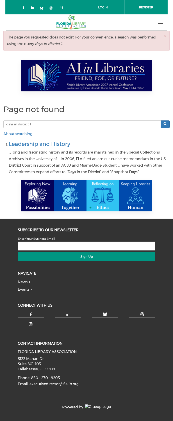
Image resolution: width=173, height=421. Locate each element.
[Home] (71, 22)
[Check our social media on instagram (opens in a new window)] (62, 8)
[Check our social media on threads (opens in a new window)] (52, 8)
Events (23, 289)
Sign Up (86, 257)
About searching (17, 134)
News (22, 282)
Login (103, 7)
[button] (165, 36)
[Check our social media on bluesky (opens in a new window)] (43, 8)
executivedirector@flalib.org (54, 384)
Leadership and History (39, 144)
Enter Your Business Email (36, 238)
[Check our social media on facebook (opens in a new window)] (24, 8)
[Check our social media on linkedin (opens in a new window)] (33, 8)
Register (146, 7)
